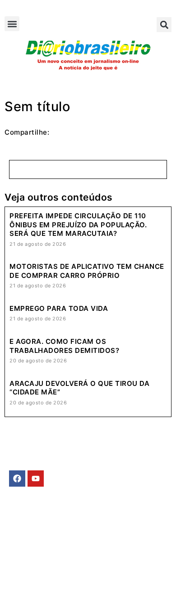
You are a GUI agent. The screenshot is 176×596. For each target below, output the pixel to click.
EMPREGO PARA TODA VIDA (58, 308)
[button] (12, 23)
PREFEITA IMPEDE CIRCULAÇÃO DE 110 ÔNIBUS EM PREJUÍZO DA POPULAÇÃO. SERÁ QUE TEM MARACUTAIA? (78, 224)
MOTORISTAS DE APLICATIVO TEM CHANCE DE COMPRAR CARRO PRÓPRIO (86, 271)
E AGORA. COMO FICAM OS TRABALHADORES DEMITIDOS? (64, 346)
